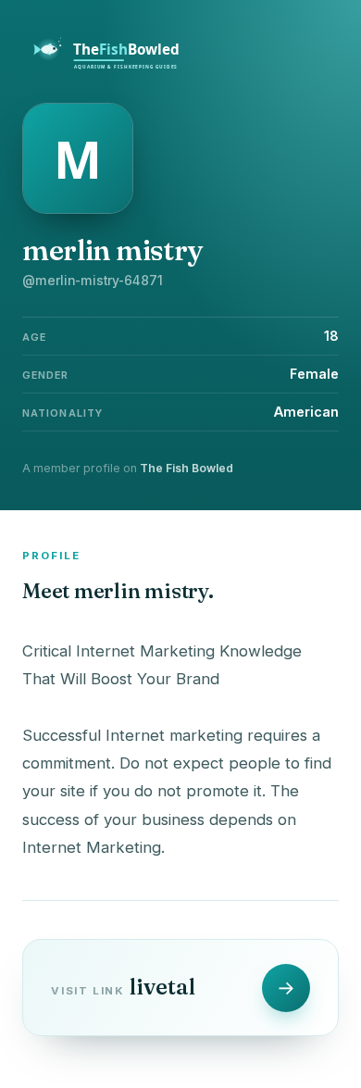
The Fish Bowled (186, 468)
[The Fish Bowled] (116, 66)
